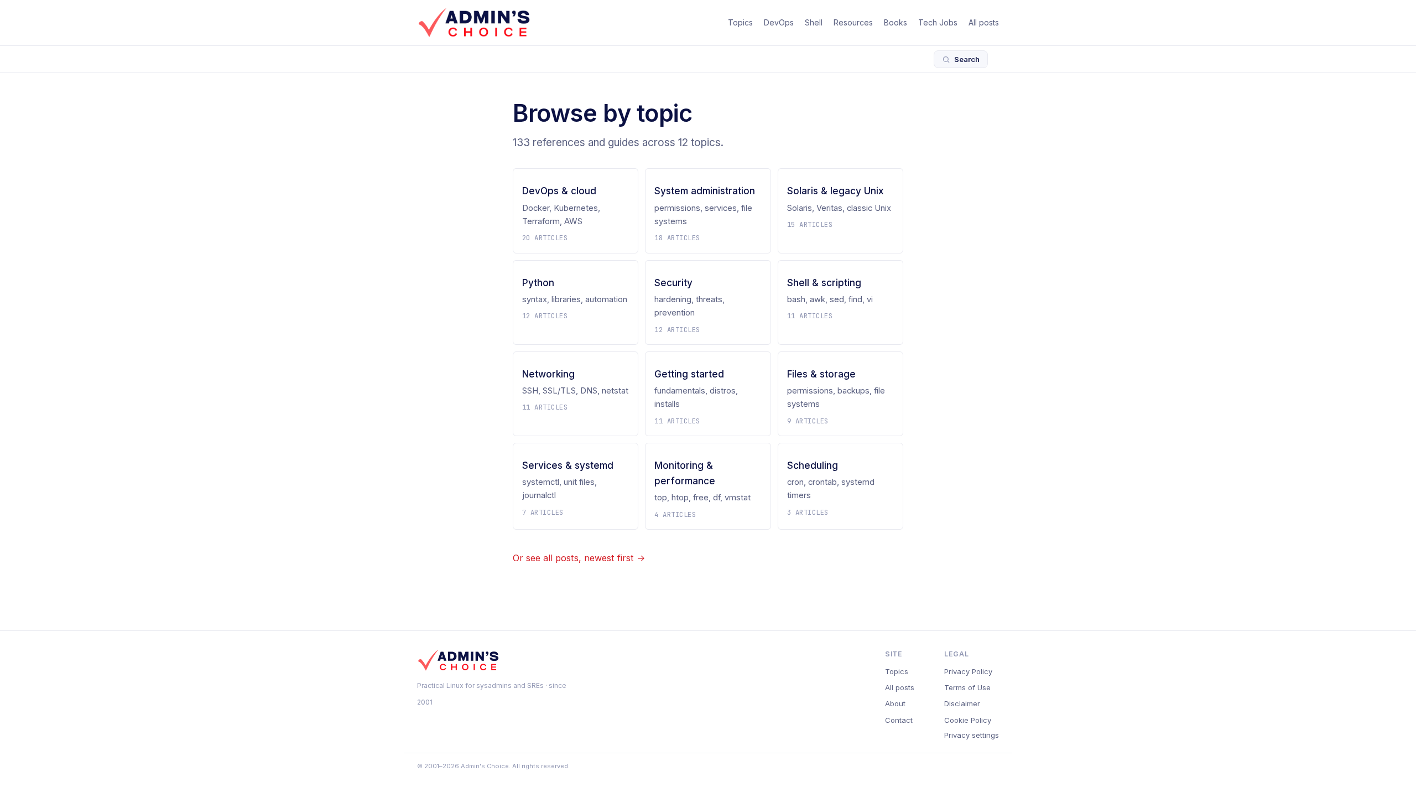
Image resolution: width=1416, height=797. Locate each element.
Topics (740, 22)
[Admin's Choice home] (474, 23)
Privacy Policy (968, 671)
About (895, 703)
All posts (984, 22)
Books (895, 22)
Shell (813, 22)
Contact (899, 720)
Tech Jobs (937, 22)
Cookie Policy (967, 720)
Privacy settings (971, 735)
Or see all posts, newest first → (579, 557)
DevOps (779, 22)
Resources (853, 22)
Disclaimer (962, 703)
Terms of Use (967, 687)
